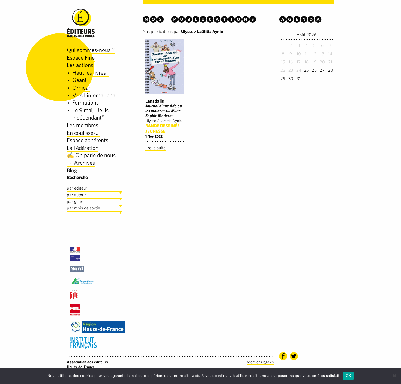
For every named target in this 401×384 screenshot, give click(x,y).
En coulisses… (83, 132)
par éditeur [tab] (77, 188)
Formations (85, 102)
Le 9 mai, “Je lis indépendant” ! (90, 114)
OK (348, 375)
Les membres (82, 125)
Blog (72, 170)
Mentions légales (260, 362)
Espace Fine (81, 57)
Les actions (80, 65)
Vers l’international (94, 95)
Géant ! (81, 80)
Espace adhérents (87, 140)
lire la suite (155, 147)
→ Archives (81, 162)
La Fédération (82, 147)
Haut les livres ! (90, 72)
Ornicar (81, 87)
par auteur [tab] (76, 194)
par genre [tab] (76, 201)
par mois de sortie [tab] (83, 208)
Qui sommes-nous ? (91, 50)
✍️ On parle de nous (91, 155)
